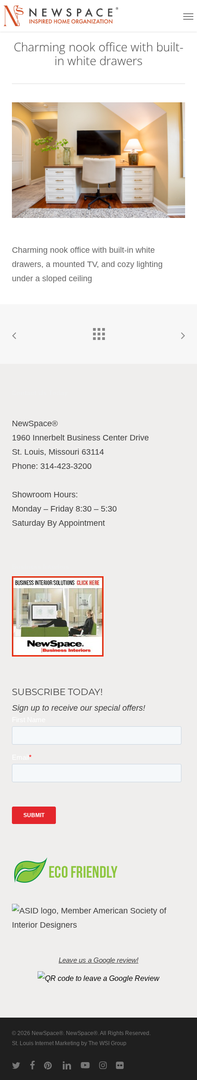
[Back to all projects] (98, 332)
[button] (188, 16)
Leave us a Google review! (98, 960)
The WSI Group (107, 1043)
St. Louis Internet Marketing (46, 1043)
